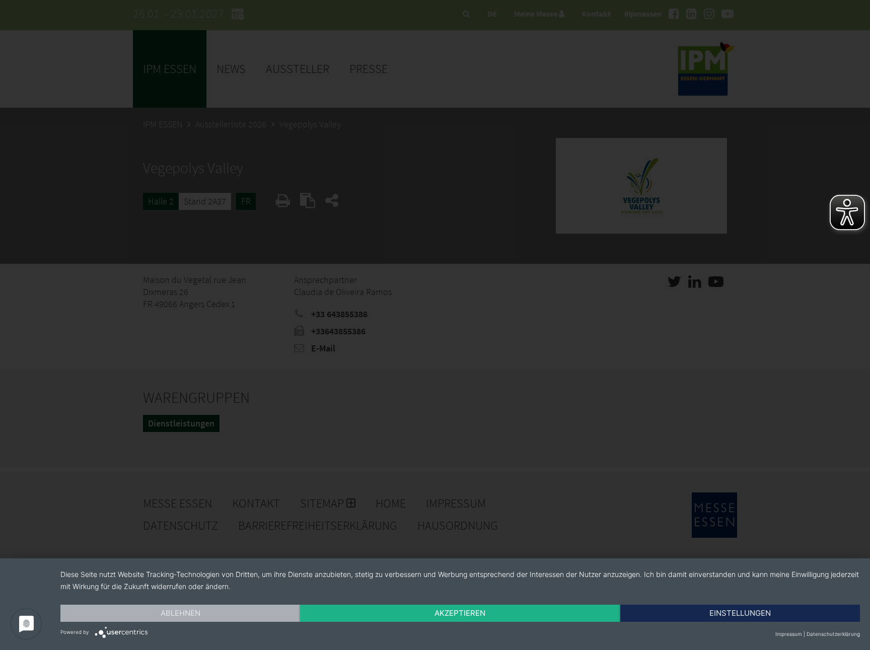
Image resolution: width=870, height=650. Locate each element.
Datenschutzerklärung (833, 634)
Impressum (788, 634)
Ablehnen (180, 613)
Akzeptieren (459, 613)
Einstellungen (740, 613)
